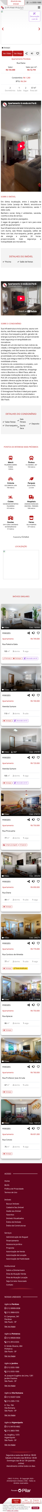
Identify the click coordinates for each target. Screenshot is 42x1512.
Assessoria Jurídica (14, 1244)
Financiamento (12, 1240)
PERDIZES (6, 633)
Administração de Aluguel (17, 1237)
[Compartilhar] (28, 633)
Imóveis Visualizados (15, 1218)
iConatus (25, 537)
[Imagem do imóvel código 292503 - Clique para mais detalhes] (21, 679)
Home (7, 1181)
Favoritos (10, 1214)
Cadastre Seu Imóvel (15, 1207)
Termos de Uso (10, 1192)
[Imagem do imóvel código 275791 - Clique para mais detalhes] (21, 741)
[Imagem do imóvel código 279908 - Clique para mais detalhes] (21, 988)
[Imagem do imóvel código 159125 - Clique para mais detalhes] (21, 1112)
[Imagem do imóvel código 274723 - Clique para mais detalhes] (21, 803)
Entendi (35, 1508)
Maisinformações (26, 1501)
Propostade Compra (35, 1501)
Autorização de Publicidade (17, 1259)
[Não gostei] (32, 53)
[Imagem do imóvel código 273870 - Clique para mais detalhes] (21, 1050)
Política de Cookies (12, 1511)
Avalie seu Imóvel (13, 1211)
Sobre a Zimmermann (15, 1270)
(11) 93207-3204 (13, 1397)
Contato (9, 1284)
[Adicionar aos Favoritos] (37, 53)
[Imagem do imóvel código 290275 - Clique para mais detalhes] (21, 927)
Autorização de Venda (15, 1251)
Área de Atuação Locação (17, 1277)
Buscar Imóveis (12, 1204)
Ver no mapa (9, 1326)
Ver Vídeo (7, 53)
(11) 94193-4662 (13, 1426)
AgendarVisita (16, 1501)
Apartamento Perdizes (21, 59)
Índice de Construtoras (16, 1225)
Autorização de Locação (16, 1255)
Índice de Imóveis (13, 1222)
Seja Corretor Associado (16, 1281)
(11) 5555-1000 (12, 1367)
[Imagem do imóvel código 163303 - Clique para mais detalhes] (21, 616)
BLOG (6, 1185)
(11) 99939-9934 (13, 1338)
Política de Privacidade (14, 1188)
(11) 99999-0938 (13, 1308)
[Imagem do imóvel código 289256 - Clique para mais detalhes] (21, 865)
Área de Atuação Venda (16, 1274)
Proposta (10, 1248)
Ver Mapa (18, 53)
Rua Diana (21, 63)
